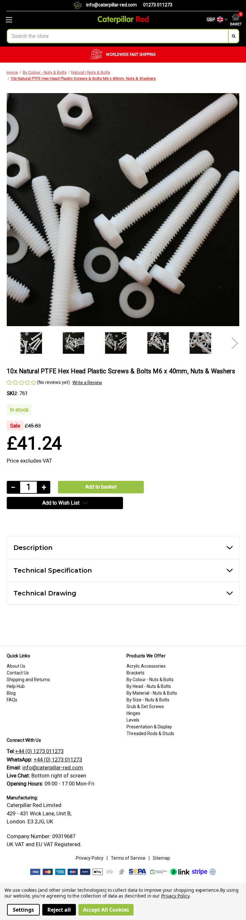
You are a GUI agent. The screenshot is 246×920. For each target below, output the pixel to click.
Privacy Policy (89, 858)
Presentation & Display (149, 726)
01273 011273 (157, 4)
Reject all (59, 909)
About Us (16, 666)
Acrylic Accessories (146, 666)
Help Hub (16, 686)
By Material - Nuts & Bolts (152, 693)
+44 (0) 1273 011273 (39, 751)
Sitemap (161, 858)
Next (234, 343)
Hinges (133, 713)
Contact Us (18, 672)
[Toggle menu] (41, 20)
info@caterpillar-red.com (111, 4)
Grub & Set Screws (145, 706)
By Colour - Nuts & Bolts (150, 679)
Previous (11, 343)
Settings (23, 909)
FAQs (12, 699)
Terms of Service (128, 858)
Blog (11, 693)
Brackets (135, 672)
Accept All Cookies (106, 909)
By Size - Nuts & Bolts (148, 699)
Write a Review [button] (87, 382)
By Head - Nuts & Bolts (149, 686)
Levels (133, 720)
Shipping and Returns (28, 679)
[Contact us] (80, 5)
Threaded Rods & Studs (150, 733)
